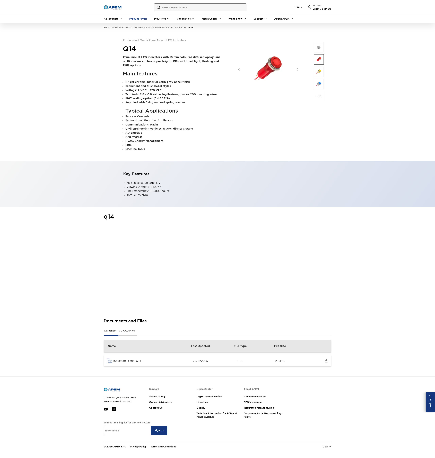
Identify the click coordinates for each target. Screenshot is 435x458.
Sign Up (159, 430)
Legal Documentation (209, 396)
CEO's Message (253, 402)
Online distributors (160, 402)
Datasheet (110, 330)
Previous (239, 69)
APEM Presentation (255, 396)
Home (107, 27)
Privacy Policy (138, 446)
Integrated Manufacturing (259, 407)
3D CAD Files (127, 330)
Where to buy (157, 396)
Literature (202, 402)
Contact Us (155, 407)
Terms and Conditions (163, 446)
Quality (200, 407)
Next (298, 69)
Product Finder (138, 18)
